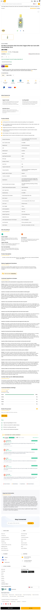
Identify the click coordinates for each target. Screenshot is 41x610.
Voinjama (3, 582)
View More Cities (4, 583)
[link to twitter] (23, 30)
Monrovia (3, 569)
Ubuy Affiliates (24, 548)
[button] (32, 1)
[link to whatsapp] (17, 30)
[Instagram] (4, 604)
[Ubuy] (4, 1)
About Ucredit (24, 542)
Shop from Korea (36, 594)
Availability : (3, 53)
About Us (3, 533)
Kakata (2, 578)
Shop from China (5, 596)
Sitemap (3, 541)
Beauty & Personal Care (10, 6)
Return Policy (23, 539)
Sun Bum (3, 8)
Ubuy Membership (4, 550)
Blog (22, 546)
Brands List (23, 535)
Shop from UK (11, 594)
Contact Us (3, 535)
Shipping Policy (4, 546)
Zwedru (2, 580)
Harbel (2, 576)
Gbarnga (3, 571)
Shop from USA (4, 594)
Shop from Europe (21, 596)
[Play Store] (31, 572)
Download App (24, 533)
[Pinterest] (11, 604)
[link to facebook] (20, 30)
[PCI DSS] (3, 589)
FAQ (22, 541)
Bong (2, 573)
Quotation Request (5, 537)
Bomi (2, 574)
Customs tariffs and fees (6, 544)
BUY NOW (30, 608)
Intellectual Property (5, 539)
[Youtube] (6, 604)
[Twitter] (9, 604)
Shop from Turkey (13, 596)
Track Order (3, 542)
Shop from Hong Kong (27, 594)
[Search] (39, 4)
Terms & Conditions (5, 601)
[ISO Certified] (12, 589)
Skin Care (16, 6)
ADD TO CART (10, 608)
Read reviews (35, 437)
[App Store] (24, 572)
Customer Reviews (24, 537)
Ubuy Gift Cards (24, 544)
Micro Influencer (4, 548)
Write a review (4, 415)
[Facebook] (2, 604)
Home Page (3, 6)
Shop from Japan (18, 594)
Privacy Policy (13, 601)
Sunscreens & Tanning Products (24, 6)
